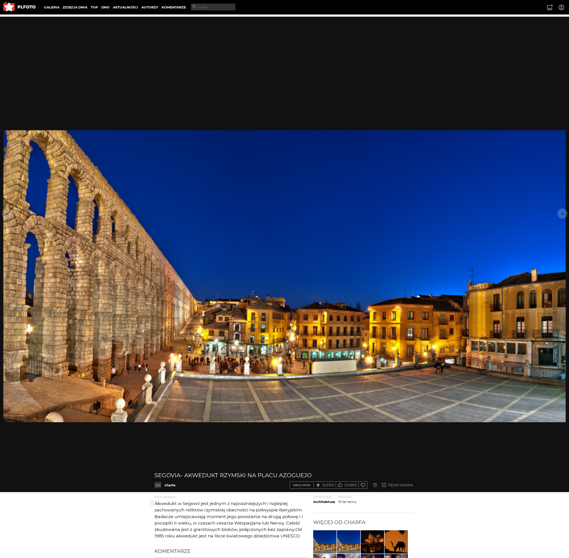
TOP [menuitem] (94, 7)
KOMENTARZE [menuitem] (174, 7)
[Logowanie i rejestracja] (561, 7)
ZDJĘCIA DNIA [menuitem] (75, 7)
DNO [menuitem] (105, 7)
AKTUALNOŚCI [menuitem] (125, 7)
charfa (169, 485)
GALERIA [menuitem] (51, 7)
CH (157, 485)
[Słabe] (363, 485)
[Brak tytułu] (396, 542)
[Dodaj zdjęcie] (550, 7)
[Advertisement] (284, 48)
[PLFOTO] (19, 7)
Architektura (324, 502)
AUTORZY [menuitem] (149, 7)
